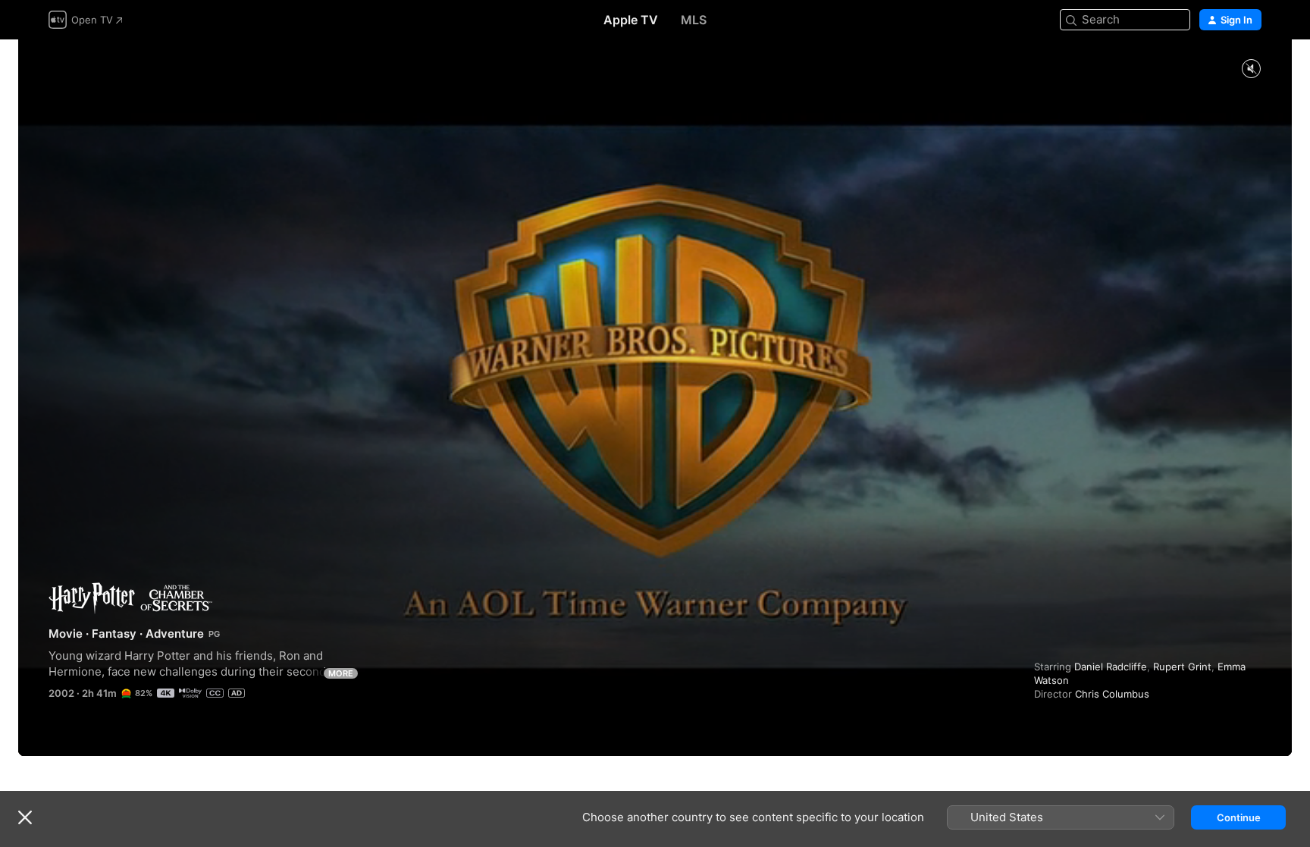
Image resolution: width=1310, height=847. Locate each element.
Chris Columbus (1112, 694)
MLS (694, 19)
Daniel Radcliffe (1110, 666)
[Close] (25, 817)
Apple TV (630, 19)
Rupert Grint (1182, 666)
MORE (340, 673)
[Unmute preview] (1250, 69)
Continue (1239, 817)
